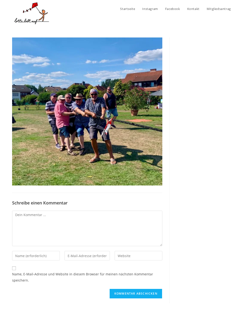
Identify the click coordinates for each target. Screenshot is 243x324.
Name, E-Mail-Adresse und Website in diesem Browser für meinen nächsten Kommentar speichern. (82, 277)
